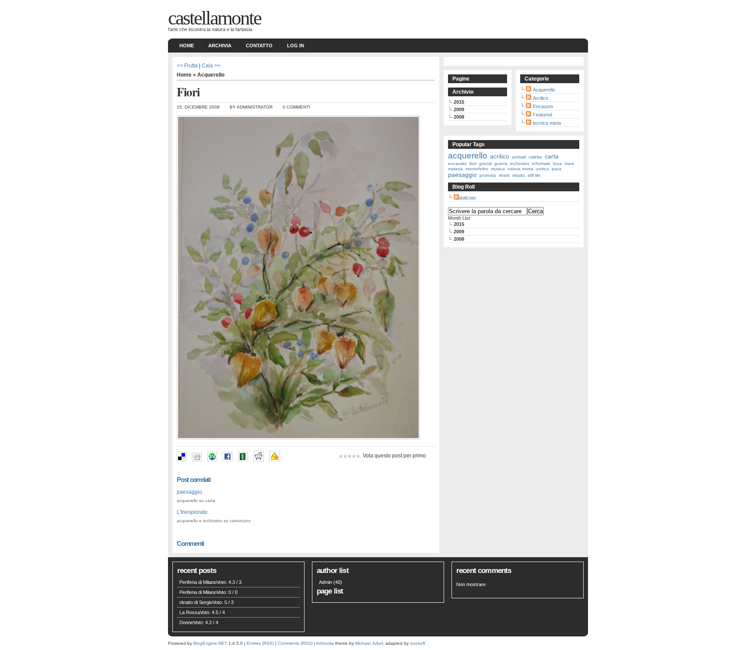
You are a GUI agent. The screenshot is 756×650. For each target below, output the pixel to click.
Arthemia (325, 643)
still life (534, 175)
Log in (295, 45)
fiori (472, 163)
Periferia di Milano (198, 582)
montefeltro (477, 168)
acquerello (467, 155)
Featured (542, 114)
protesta (488, 175)
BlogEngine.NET (210, 643)
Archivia (219, 45)
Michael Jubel (369, 643)
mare (569, 163)
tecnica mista (547, 123)
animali (519, 157)
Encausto (543, 106)
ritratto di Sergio (196, 602)
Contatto (259, 45)
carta (552, 156)
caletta (535, 157)
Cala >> (211, 65)
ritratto (518, 175)
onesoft (417, 643)
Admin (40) (330, 582)
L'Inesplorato (192, 512)
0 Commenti (296, 107)
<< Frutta (187, 65)
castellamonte (214, 18)
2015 (459, 102)
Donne (186, 622)
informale (541, 163)
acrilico (499, 156)
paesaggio (189, 492)
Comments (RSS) (295, 643)
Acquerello (210, 75)
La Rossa (189, 612)
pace (557, 168)
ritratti (504, 175)
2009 (459, 109)
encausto (457, 163)
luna (557, 163)
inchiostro (519, 163)
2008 (459, 116)
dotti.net (467, 197)
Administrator (255, 107)
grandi (485, 163)
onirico (542, 168)
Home (186, 45)
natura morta (520, 168)
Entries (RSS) (260, 643)
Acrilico (540, 98)
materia (455, 168)
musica (498, 168)
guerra (501, 163)
